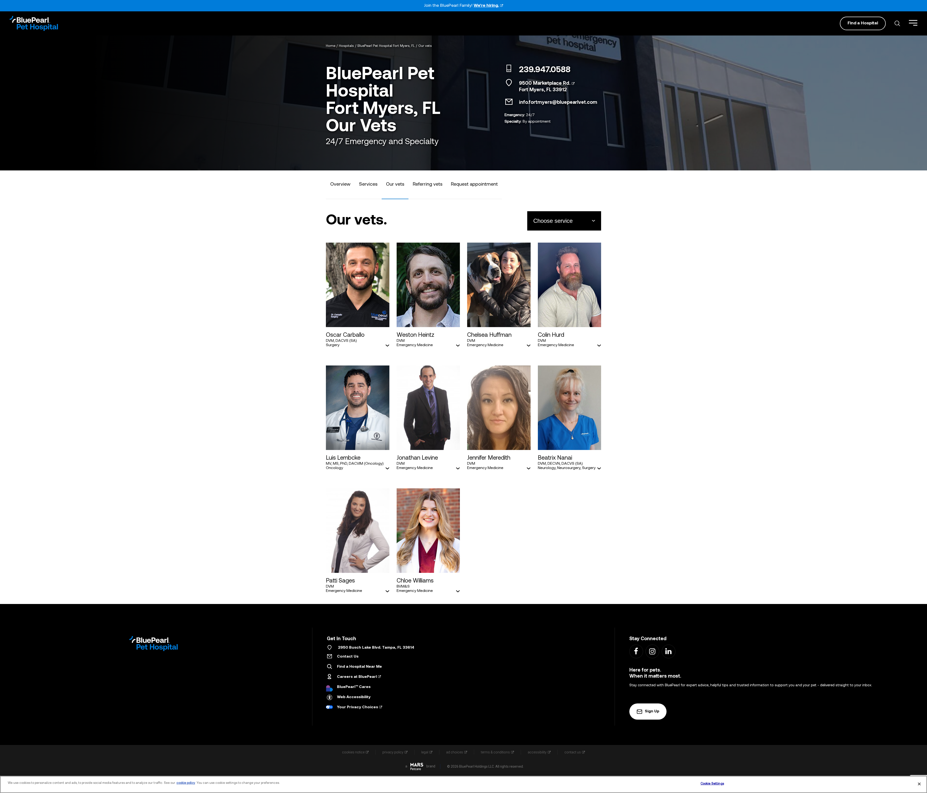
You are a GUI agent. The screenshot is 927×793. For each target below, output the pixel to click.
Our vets (425, 46)
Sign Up (652, 711)
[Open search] (897, 23)
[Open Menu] (913, 23)
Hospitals (346, 46)
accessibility (537, 752)
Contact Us (347, 657)
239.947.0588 (544, 70)
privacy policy (392, 752)
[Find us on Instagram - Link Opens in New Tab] (652, 651)
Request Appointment (474, 184)
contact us (572, 752)
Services (368, 184)
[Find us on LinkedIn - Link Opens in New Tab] (668, 651)
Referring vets (427, 184)
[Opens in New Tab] (416, 766)
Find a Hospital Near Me (359, 667)
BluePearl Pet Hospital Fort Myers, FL (386, 46)
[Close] (919, 784)
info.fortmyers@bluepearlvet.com (558, 102)
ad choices (454, 752)
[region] (463, 784)
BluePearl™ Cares (354, 687)
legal (424, 752)
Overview (340, 184)
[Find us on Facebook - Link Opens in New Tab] (636, 651)
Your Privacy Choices (357, 707)
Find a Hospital (863, 23)
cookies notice (353, 752)
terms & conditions (495, 752)
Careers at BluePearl (357, 677)
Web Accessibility (354, 697)
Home (330, 46)
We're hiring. (486, 5)
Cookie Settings (712, 783)
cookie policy (185, 783)
